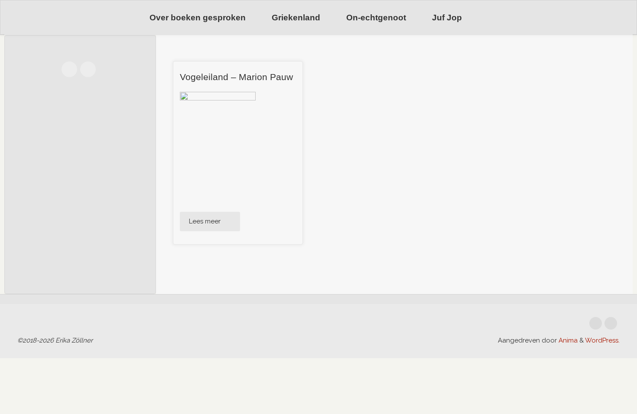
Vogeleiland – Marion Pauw (236, 77)
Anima (567, 340)
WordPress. (602, 340)
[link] (486, 18)
